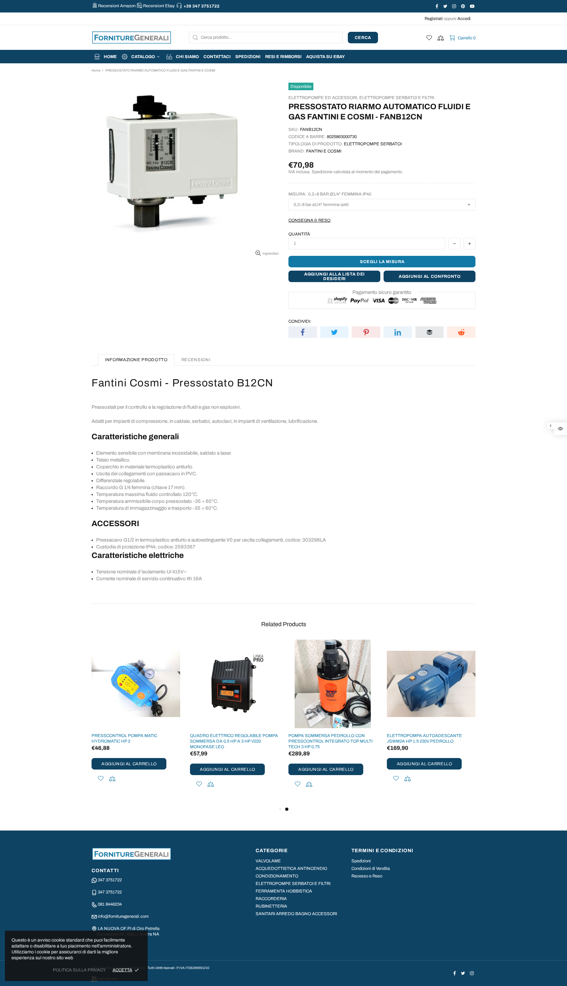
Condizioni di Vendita (370, 868)
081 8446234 (110, 904)
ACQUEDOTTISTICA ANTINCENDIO (291, 868)
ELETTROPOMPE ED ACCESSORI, (323, 97)
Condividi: (299, 321)
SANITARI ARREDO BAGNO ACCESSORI (296, 914)
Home (96, 70)
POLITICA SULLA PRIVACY (79, 970)
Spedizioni (361, 861)
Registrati (434, 18)
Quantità (299, 234)
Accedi (464, 18)
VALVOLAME (268, 861)
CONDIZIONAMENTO (277, 876)
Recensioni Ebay (159, 6)
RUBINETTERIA (271, 906)
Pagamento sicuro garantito (381, 292)
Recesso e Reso (366, 876)
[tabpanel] (333, 722)
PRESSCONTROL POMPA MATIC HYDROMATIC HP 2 (124, 738)
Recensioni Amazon (117, 6)
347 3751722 (110, 880)
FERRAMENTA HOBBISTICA (284, 891)
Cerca (363, 37)
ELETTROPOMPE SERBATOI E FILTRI (396, 97)
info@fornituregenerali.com (123, 916)
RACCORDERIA (271, 898)
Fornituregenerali (132, 37)
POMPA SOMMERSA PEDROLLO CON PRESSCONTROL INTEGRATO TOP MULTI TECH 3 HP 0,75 (330, 741)
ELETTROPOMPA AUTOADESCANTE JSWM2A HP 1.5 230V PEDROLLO (424, 738)
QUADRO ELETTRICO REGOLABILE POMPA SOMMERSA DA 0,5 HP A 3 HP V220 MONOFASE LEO (234, 741)
